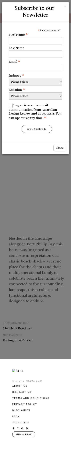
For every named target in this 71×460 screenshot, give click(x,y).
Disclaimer (21, 410)
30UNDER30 (20, 422)
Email (14, 61)
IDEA (15, 416)
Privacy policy (24, 404)
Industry (16, 75)
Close (60, 148)
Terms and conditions (30, 398)
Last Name (16, 48)
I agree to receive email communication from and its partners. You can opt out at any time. (35, 112)
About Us (19, 386)
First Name (18, 34)
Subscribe (36, 129)
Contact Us (21, 392)
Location (17, 90)
